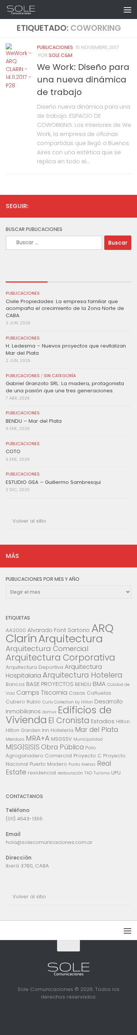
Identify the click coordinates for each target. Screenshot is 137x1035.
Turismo (102, 773)
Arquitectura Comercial (47, 648)
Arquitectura (70, 638)
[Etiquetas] (110, 275)
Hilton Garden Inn (27, 730)
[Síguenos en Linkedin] (126, 205)
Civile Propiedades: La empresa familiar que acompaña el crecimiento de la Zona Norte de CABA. (65, 308)
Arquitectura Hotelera (83, 675)
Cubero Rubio (23, 701)
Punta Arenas (82, 764)
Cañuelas (99, 693)
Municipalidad (88, 739)
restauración (70, 773)
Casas (77, 693)
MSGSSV (61, 739)
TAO (88, 773)
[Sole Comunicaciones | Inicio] (26, 9)
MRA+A (37, 738)
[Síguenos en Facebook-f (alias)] (114, 205)
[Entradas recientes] (27, 275)
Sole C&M (60, 55)
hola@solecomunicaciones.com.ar (49, 842)
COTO (13, 451)
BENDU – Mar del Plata (34, 421)
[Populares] (68, 275)
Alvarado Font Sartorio (58, 630)
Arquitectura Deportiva (34, 667)
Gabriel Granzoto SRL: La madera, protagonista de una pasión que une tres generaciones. (65, 387)
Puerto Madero (48, 764)
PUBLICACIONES (55, 47)
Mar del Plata (96, 729)
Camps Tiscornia (41, 692)
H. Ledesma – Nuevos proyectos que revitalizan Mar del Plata (66, 349)
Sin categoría (60, 376)
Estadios (103, 721)
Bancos (15, 684)
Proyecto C (87, 755)
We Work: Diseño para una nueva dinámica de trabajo (83, 79)
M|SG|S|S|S (23, 747)
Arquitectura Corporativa (60, 657)
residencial (42, 772)
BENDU (83, 684)
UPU (116, 772)
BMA (99, 683)
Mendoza (15, 739)
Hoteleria (62, 730)
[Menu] (127, 9)
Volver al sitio (29, 521)
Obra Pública (62, 747)
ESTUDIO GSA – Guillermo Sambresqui (53, 482)
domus (49, 712)
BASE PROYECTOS (49, 684)
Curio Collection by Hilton (67, 702)
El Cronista (68, 720)
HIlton (123, 721)
